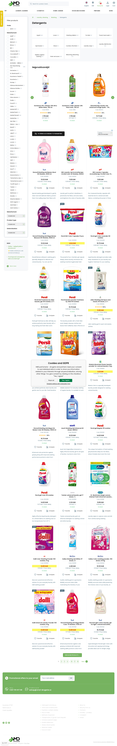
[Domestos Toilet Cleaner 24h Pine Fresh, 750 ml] (72, 85)
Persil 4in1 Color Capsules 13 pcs (72, 236)
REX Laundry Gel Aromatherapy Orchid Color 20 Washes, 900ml (72, 173)
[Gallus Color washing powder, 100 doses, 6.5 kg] (100, 538)
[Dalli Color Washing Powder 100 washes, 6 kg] (44, 538)
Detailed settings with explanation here (58, 384)
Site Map (26, 743)
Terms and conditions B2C (50, 707)
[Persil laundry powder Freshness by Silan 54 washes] (72, 279)
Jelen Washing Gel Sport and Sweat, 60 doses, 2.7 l (100, 300)
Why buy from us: (85, 707)
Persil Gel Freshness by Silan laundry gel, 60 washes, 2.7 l (44, 300)
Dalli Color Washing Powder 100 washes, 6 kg (44, 560)
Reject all (51, 380)
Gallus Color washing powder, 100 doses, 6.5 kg (100, 560)
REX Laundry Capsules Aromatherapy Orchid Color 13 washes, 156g (100, 173)
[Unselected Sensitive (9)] (16, 232)
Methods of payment (48, 715)
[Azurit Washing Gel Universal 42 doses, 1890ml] (72, 407)
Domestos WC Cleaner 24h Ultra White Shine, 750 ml (45, 106)
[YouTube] (6, 723)
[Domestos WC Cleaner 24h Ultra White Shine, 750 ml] (45, 85)
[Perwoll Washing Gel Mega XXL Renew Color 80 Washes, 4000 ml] (44, 407)
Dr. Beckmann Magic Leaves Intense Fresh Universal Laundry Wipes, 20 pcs (100, 496)
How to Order (46, 712)
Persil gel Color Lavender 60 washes (100, 237)
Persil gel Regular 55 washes (100, 428)
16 (71, 661)
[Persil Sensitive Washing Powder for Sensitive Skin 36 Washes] (44, 343)
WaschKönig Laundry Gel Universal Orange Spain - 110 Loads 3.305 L (99, 106)
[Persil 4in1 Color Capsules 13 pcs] (72, 215)
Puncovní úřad (46, 730)
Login (71, 678)
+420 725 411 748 (15, 690)
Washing (54, 17)
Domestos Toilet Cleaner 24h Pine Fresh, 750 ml (72, 106)
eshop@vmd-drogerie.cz (40, 690)
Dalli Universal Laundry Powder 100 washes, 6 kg (44, 623)
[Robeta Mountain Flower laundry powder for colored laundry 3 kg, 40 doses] (100, 343)
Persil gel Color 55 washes (44, 495)
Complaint (83, 715)
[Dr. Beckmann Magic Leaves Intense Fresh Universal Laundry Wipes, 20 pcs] (100, 474)
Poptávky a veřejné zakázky (50, 710)
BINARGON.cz (110, 742)
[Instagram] (9, 723)
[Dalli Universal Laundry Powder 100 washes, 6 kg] (44, 601)
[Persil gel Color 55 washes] (44, 474)
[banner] (14, 4)
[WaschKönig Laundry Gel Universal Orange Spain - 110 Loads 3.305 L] (99, 85)
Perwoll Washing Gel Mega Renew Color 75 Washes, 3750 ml (72, 623)
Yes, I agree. (66, 380)
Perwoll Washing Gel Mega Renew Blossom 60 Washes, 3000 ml (44, 237)
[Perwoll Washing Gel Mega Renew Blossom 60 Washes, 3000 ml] (44, 215)
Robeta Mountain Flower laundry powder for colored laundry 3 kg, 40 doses (100, 365)
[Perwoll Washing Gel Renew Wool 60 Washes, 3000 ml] (44, 151)
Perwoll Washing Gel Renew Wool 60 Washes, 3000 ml (44, 173)
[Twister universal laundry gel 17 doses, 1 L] (72, 474)
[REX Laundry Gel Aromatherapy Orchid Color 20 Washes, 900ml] (72, 151)
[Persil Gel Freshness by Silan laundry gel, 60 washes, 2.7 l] (44, 279)
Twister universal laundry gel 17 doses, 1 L (72, 496)
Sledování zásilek (47, 727)
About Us (82, 705)
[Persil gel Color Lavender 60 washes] (100, 215)
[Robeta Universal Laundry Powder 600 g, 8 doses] (72, 343)
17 (74, 661)
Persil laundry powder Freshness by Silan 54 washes (72, 300)
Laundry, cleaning (42, 17)
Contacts (82, 710)
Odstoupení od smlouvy (49, 705)
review (82, 717)
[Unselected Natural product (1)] (16, 224)
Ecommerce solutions (100, 742)
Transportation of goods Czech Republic (54, 717)
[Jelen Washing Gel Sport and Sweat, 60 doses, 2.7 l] (100, 279)
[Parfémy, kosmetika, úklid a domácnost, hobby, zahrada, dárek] (32, 17)
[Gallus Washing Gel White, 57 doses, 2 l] (72, 538)
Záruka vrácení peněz (48, 725)
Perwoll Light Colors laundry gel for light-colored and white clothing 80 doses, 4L (100, 623)
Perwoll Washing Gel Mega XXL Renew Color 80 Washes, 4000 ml (44, 429)
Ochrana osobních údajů (49, 720)
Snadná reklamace (47, 722)
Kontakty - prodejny (86, 712)
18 (77, 661)
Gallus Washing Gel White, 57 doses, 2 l (72, 560)
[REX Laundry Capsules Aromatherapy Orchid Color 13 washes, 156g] (100, 151)
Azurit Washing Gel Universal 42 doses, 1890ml (72, 429)
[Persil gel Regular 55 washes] (100, 407)
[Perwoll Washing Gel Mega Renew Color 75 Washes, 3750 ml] (72, 601)
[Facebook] (3, 723)
